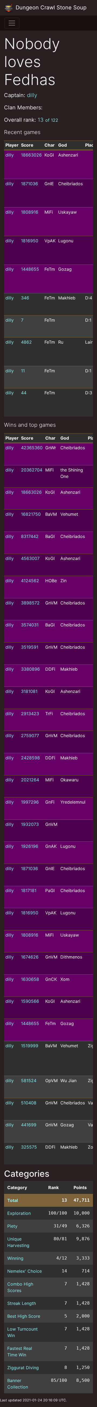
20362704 (31, 470)
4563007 (30, 558)
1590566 (30, 1001)
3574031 (30, 625)
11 (23, 370)
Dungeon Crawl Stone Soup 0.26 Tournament (51, 7)
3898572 (30, 603)
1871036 (29, 183)
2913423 (30, 713)
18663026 (31, 155)
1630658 (30, 979)
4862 (26, 342)
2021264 (30, 779)
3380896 (30, 669)
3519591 (29, 647)
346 (25, 297)
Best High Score (23, 1316)
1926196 (29, 846)
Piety (12, 1226)
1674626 (30, 957)
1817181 (28, 890)
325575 (29, 1147)
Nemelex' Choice (24, 1271)
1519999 (29, 1045)
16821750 (31, 514)
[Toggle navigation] (11, 23)
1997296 (30, 802)
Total (12, 1200)
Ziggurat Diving (23, 1367)
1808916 (29, 212)
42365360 (32, 447)
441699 (28, 1124)
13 (48, 120)
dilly (32, 95)
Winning (15, 1258)
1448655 (30, 269)
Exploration (19, 1213)
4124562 (30, 580)
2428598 (30, 757)
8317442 (30, 536)
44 (23, 392)
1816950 (29, 240)
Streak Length (21, 1303)
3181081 (29, 691)
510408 (28, 1102)
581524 (28, 1080)
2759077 (30, 735)
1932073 (30, 824)
